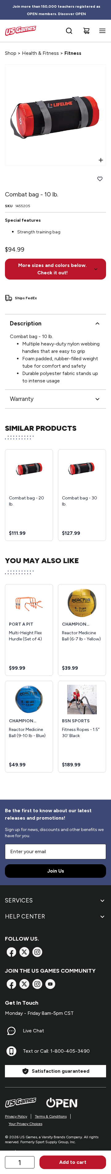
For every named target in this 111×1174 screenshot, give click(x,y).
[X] (24, 952)
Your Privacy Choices (25, 1124)
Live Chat (33, 1031)
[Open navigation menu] (101, 31)
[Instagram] (37, 952)
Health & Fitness (40, 53)
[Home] (20, 31)
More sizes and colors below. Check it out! (52, 269)
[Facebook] (11, 952)
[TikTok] (50, 984)
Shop (10, 53)
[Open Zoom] (101, 160)
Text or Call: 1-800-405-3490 (56, 1051)
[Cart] (86, 31)
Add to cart (72, 1162)
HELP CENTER (25, 916)
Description (25, 323)
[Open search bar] (69, 31)
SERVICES (19, 900)
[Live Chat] (11, 1030)
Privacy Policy (16, 1116)
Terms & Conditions (51, 1116)
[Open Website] (62, 1102)
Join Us (55, 871)
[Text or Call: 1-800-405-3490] (11, 1051)
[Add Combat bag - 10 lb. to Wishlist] (100, 179)
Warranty (22, 398)
